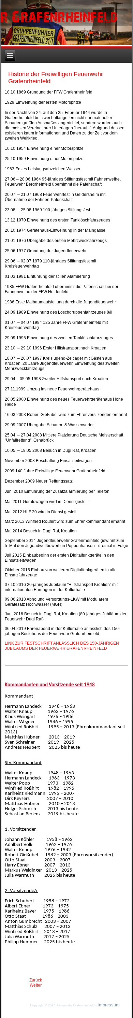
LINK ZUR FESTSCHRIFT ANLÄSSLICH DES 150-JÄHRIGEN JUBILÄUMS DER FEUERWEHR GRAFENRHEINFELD (62, 646)
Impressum (109, 1004)
